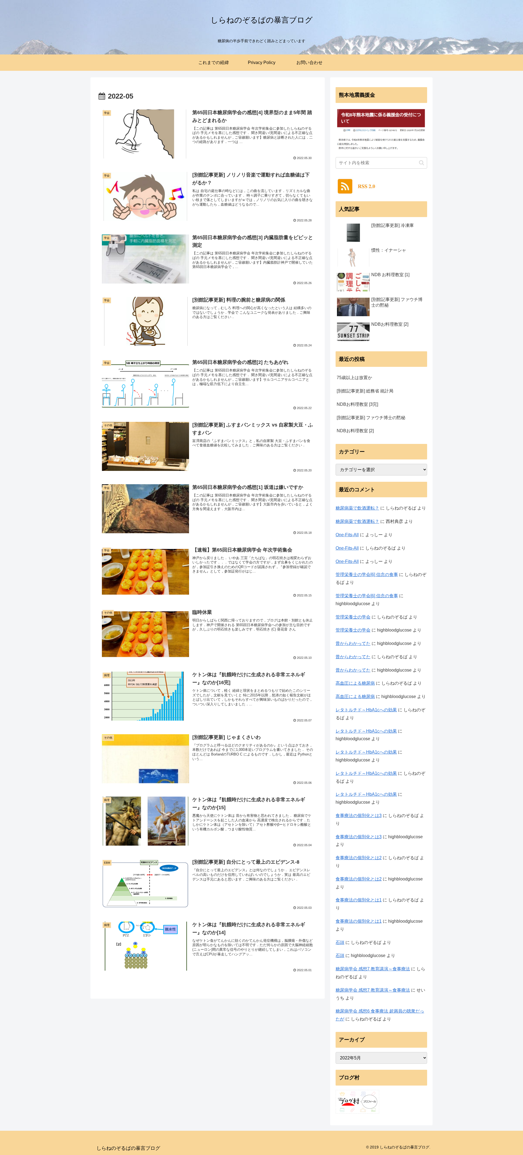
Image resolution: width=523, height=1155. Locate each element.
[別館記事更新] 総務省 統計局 (365, 391)
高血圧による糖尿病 (355, 683)
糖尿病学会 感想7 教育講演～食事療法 (373, 969)
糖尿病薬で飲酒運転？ (357, 508)
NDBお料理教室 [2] (355, 430)
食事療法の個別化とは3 (359, 815)
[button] (421, 163)
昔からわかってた (353, 643)
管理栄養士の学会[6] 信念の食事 (367, 574)
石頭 (340, 942)
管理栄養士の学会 (353, 617)
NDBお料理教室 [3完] (357, 404)
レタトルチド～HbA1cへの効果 (366, 710)
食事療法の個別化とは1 (359, 900)
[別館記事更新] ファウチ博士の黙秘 (371, 417)
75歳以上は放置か (354, 377)
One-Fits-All (347, 534)
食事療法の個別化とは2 (359, 857)
